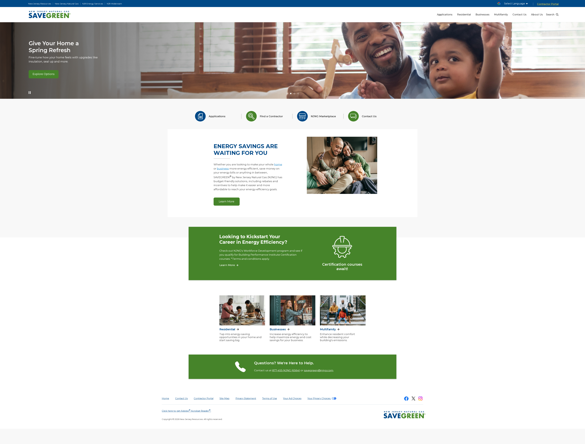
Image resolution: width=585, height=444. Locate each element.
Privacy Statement (246, 398)
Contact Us (369, 116)
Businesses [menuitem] (482, 14)
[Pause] (29, 93)
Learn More (41, 77)
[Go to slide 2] (290, 93)
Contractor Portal (548, 4)
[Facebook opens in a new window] (406, 399)
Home (165, 398)
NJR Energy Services (92, 4)
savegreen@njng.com (318, 370)
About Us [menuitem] (537, 14)
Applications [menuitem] (444, 14)
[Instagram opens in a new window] (420, 399)
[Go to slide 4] (298, 93)
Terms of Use (269, 398)
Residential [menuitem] (464, 14)
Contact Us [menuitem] (519, 14)
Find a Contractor (271, 116)
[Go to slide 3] (294, 93)
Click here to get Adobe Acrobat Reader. (186, 410)
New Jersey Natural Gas (66, 4)
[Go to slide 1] (287, 93)
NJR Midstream (114, 4)
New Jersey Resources (39, 4)
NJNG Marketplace (323, 116)
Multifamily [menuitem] (501, 14)
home (278, 164)
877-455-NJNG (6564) (286, 370)
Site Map (224, 398)
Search (550, 14)
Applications (217, 116)
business (223, 168)
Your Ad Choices (292, 398)
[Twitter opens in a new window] (413, 399)
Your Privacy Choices (319, 398)
